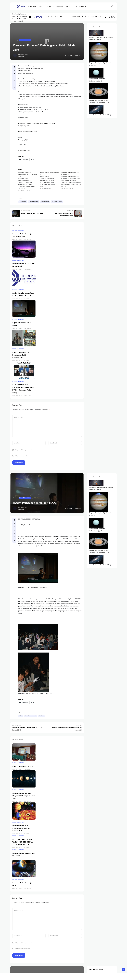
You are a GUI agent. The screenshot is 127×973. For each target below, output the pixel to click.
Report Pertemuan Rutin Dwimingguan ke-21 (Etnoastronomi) (20, 355)
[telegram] (14, 77)
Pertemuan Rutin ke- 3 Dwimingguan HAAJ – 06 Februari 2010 (21, 828)
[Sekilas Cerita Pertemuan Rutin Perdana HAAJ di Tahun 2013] (24, 279)
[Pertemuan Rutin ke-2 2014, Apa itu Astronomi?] (24, 249)
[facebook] (14, 67)
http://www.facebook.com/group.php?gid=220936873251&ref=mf (37, 123)
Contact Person (22, 201)
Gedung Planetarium (33, 201)
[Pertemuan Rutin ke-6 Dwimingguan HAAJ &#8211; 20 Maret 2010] (29, 182)
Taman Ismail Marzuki (56, 201)
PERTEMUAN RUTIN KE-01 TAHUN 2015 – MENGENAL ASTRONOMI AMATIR (22, 842)
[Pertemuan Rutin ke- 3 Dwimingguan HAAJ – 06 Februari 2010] (24, 811)
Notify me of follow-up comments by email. (25, 450)
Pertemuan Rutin (24, 40)
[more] (14, 87)
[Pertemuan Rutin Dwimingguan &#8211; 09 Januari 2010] (72, 181)
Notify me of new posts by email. (23, 455)
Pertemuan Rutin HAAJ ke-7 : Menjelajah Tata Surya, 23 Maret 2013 (23, 795)
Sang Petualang (23, 54)
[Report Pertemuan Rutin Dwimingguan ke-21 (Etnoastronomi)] (24, 338)
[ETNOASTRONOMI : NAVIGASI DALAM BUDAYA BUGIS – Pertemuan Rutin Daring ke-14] (24, 370)
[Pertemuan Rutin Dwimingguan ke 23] (24, 868)
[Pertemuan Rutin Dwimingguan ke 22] (50, 181)
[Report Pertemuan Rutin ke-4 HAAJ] (24, 308)
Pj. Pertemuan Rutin (24, 150)
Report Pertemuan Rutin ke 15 (22, 766)
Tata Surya (41, 716)
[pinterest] (14, 73)
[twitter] (14, 70)
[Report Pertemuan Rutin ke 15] (24, 752)
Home (15, 40)
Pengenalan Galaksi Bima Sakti (97, 115)
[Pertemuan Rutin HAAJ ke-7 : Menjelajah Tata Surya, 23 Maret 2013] (24, 779)
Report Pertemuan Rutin (30, 716)
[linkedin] (14, 80)
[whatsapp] (14, 83)
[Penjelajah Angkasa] (21, 6)
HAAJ (20, 716)
